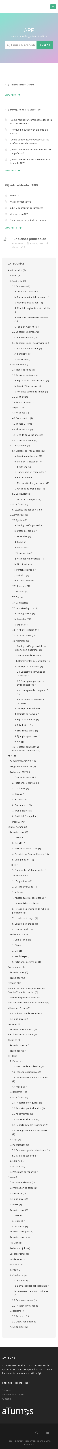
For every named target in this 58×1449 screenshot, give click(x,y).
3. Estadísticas (17, 1097)
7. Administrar (17, 514)
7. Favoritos (16, 1193)
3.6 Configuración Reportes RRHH (29, 1130)
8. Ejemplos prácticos (26, 736)
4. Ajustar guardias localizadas (28, 897)
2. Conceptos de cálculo (27, 666)
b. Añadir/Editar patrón (26, 386)
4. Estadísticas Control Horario (28, 854)
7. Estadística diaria (24, 730)
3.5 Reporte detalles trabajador (28, 1124)
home (13, 36)
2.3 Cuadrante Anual (22, 337)
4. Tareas (17, 793)
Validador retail (18, 1253)
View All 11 (11, 227)
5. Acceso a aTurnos (20, 1182)
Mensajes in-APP (19, 214)
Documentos (14, 967)
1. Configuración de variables (25, 1013)
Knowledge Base (28, 36)
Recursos (12, 1039)
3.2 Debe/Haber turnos (24, 1321)
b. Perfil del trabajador (26, 461)
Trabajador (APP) (22, 84)
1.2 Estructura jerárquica (25, 1071)
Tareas (11, 1177)
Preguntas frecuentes (25, 109)
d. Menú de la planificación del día (32, 308)
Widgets (14, 195)
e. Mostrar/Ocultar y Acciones (30, 483)
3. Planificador (17, 364)
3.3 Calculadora (20, 396)
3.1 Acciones (18, 1316)
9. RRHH (14, 1204)
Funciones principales (29, 239)
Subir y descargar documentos (26, 207)
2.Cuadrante (16, 281)
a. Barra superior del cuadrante (31, 1285)
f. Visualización (22, 553)
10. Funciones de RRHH (27, 655)
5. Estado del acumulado (25, 903)
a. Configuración (23, 613)
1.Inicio (13, 275)
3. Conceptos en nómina (27, 708)
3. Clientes (17, 1220)
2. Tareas (17, 1215)
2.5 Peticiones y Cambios (25, 348)
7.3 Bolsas (17, 597)
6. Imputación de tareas (22, 1187)
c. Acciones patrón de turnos (29, 391)
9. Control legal (20, 929)
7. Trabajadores (20, 810)
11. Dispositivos (20, 881)
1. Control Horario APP (24, 777)
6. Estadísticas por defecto (26, 509)
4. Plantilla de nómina (26, 713)
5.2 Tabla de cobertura (24, 1155)
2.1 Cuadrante (19, 286)
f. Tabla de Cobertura (26, 326)
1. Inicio (14, 1269)
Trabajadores (17, 1050)
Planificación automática (20, 1034)
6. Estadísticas (17, 504)
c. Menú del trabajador (26, 302)
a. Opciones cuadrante (26, 291)
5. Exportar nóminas (25, 719)
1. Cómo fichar (20, 939)
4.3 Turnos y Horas (22, 423)
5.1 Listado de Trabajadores (27, 450)
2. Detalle (17, 842)
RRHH (13, 864)
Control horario (16, 826)
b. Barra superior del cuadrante (31, 297)
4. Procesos (18, 1226)
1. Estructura (16, 1061)
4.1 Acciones (18, 412)
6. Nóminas (16, 1160)
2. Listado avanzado (22, 886)
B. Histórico (21, 359)
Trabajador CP (17, 934)
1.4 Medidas (18, 1086)
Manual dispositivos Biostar (24, 997)
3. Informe (17, 892)
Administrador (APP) (24, 185)
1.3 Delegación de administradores (30, 1077)
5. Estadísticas (19, 799)
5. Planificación (18, 1144)
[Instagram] (36, 1432)
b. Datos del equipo (25, 530)
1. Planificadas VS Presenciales (28, 870)
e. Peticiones (21, 547)
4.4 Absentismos (21, 429)
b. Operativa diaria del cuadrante (31, 1291)
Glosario (12, 982)
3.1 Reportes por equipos (25, 1102)
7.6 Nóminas (18, 640)
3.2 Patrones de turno (23, 375)
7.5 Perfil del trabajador (24, 629)
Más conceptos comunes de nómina (27, 1002)
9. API (18, 741)
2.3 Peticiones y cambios (25, 1305)
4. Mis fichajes (19, 956)
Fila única (15, 1242)
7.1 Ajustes (18, 520)
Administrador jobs (20, 1231)
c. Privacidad (21, 536)
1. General (22, 466)
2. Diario (16, 945)
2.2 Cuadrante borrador (24, 331)
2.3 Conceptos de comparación (33, 690)
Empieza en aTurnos (13, 1394)
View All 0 (10, 94)
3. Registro (15, 1310)
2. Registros (16, 1091)
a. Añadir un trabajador (27, 456)
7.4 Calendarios (20, 602)
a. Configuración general (27, 525)
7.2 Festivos (18, 591)
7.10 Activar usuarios (23, 580)
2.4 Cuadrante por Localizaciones (29, 342)
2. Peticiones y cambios (24, 782)
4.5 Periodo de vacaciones (26, 434)
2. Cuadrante (16, 1275)
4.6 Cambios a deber (23, 440)
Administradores (18, 1045)
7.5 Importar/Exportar (23, 608)
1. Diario (16, 837)
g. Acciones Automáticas (27, 558)
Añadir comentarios (20, 201)
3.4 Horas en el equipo (24, 1119)
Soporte (6, 1390)
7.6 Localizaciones (21, 635)
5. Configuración (20, 859)
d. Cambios (20, 541)
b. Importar (20, 619)
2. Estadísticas (17, 1018)
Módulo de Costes (17, 1008)
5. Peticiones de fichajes (25, 961)
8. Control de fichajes (23, 923)
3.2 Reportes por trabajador (26, 1108)
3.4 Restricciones (21, 402)
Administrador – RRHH (21, 1029)
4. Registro (15, 407)
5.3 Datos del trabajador (25, 499)
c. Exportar (20, 624)
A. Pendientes (22, 353)
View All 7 (10, 170)
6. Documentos (20, 805)
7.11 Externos (19, 586)
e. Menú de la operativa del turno (32, 317)
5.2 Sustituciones (21, 493)
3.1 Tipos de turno (21, 369)
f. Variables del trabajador (28, 488)
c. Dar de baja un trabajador (29, 471)
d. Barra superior (23, 477)
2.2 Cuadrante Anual (22, 1300)
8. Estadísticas (17, 1198)
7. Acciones (16, 1166)
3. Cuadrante (19, 788)
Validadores (16, 1259)
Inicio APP (17, 821)
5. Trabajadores (18, 445)
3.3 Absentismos (21, 1113)
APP (10, 755)
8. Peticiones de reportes (23, 1171)
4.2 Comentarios (21, 418)
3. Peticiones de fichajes (25, 848)
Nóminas (12, 1024)
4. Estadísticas (17, 1326)
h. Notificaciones (23, 564)
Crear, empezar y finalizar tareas (28, 220)
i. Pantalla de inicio (24, 569)
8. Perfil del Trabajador (24, 816)
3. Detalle (17, 950)
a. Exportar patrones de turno (30, 380)
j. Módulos (20, 575)
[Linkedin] (47, 1432)
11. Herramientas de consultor (30, 660)
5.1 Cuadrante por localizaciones (29, 1150)
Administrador (15, 270)
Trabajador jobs (18, 1248)
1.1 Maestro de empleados (26, 1066)
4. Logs (13, 1139)
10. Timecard (19, 875)
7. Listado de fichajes (23, 918)
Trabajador (15, 977)
